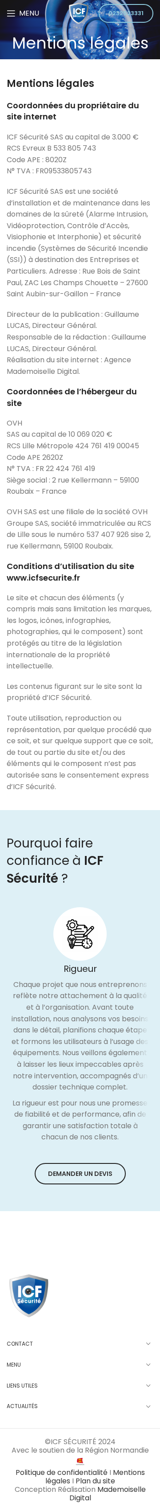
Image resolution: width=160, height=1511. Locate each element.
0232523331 (126, 13)
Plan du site (95, 1481)
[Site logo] (79, 13)
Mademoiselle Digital (107, 1493)
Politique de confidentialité (62, 1472)
